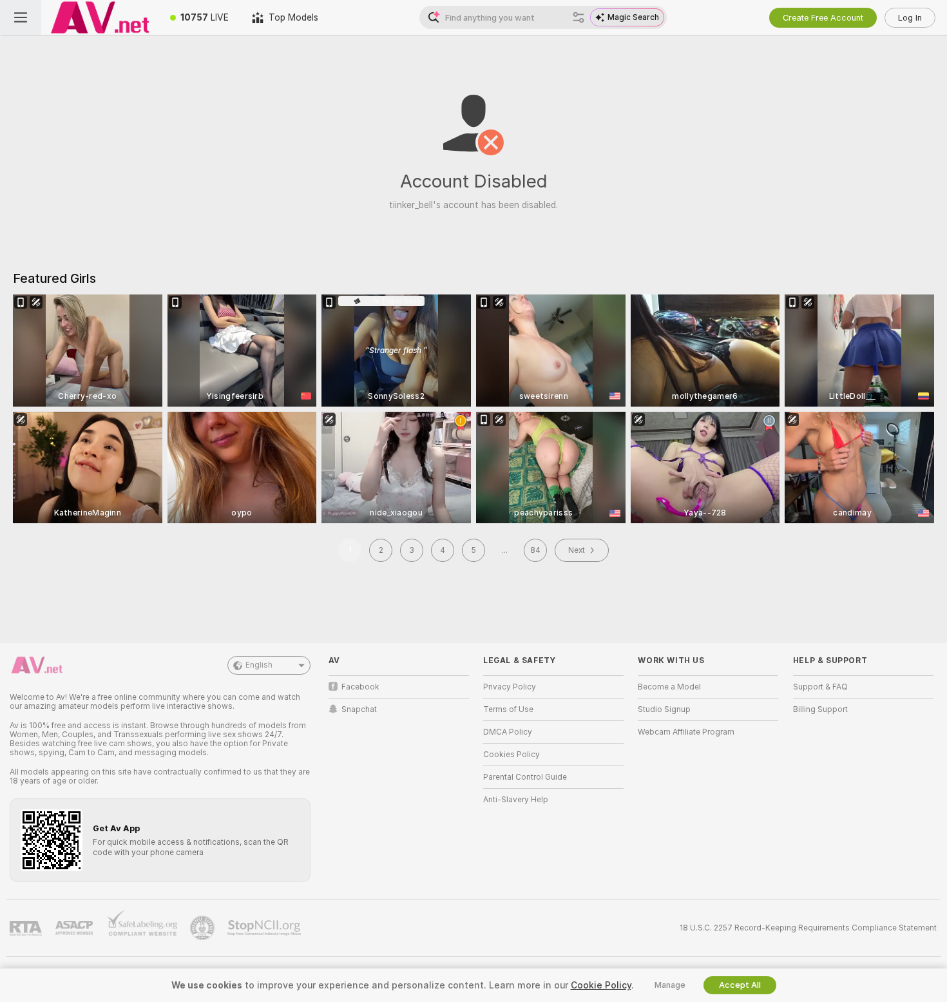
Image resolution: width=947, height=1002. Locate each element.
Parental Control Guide (525, 777)
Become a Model (669, 686)
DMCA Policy (507, 732)
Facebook (360, 686)
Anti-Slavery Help (515, 799)
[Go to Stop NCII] (265, 928)
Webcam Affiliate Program (686, 732)
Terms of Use (508, 709)
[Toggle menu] (20, 17)
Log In (910, 18)
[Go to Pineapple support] (203, 928)
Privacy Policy (509, 686)
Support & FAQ (820, 686)
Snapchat (359, 709)
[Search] (578, 17)
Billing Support (820, 709)
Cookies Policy (511, 754)
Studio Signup (664, 709)
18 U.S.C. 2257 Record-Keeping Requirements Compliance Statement (808, 927)
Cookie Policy (601, 985)
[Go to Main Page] (99, 17)
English (259, 665)
